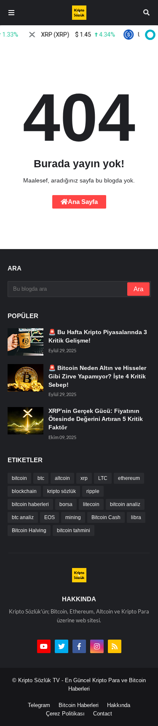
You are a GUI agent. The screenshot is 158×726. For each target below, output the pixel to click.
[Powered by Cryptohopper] (148, 34)
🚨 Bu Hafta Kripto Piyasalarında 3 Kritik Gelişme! (97, 336)
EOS (49, 517)
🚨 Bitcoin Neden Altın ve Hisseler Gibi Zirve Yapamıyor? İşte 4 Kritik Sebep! (97, 376)
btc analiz (23, 517)
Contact (102, 713)
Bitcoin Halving (29, 530)
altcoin (62, 478)
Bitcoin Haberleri (79, 705)
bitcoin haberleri (30, 504)
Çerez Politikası (65, 713)
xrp (84, 478)
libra (136, 517)
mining (73, 517)
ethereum (129, 478)
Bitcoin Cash (106, 517)
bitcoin (19, 478)
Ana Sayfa (83, 201)
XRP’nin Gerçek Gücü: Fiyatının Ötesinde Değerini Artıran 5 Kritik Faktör (95, 419)
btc (40, 478)
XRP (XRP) (75, 34)
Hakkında (118, 705)
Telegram (39, 705)
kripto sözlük (61, 491)
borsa (65, 504)
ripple (92, 491)
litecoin (91, 504)
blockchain (24, 491)
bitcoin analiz (125, 504)
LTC (102, 478)
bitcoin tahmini (73, 530)
